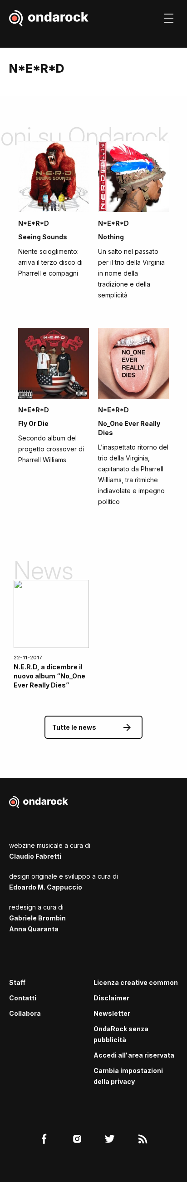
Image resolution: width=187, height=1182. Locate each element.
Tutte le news (74, 727)
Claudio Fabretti (35, 856)
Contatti (22, 998)
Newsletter (112, 1013)
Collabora (25, 1013)
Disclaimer (111, 998)
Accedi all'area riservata (134, 1055)
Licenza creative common (136, 982)
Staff (17, 982)
